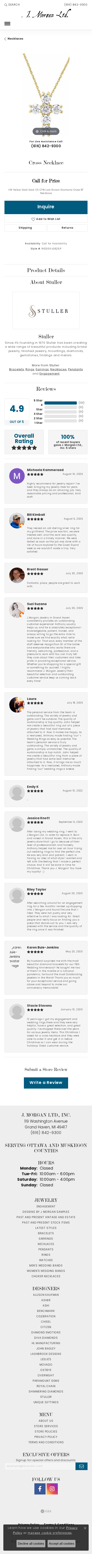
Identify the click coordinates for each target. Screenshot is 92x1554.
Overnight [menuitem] (46, 1375)
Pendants (75, 369)
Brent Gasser (37, 569)
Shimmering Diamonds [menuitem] (46, 1391)
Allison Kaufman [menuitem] (46, 1295)
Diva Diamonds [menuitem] (46, 1338)
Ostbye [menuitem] (46, 1370)
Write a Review (46, 1083)
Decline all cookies (31, 1543)
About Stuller (46, 282)
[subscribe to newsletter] (81, 1466)
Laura (31, 699)
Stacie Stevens (39, 1005)
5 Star (38, 400)
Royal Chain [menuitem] (46, 1386)
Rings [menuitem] (46, 1255)
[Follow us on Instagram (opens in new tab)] (52, 1488)
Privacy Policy (46, 1437)
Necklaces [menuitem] (46, 1244)
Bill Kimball (36, 515)
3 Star (38, 414)
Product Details (46, 270)
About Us (46, 1421)
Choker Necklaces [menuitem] (46, 1276)
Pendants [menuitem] (45, 1249)
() (81, 403)
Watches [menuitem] (46, 1260)
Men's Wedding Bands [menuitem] (46, 1265)
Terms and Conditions (46, 1442)
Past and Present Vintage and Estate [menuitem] (46, 1217)
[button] (12, 5)
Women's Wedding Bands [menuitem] (46, 1271)
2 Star (38, 418)
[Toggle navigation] (7, 23)
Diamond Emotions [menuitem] (46, 1332)
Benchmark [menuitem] (46, 1311)
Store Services (46, 1426)
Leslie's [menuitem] (46, 1359)
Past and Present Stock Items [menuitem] (46, 1222)
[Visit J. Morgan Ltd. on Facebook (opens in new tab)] (40, 1488)
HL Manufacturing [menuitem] (46, 1343)
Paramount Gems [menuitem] (46, 1381)
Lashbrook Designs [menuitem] (46, 1354)
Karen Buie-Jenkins (43, 947)
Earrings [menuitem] (46, 1239)
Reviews (46, 389)
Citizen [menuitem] (46, 1327)
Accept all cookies (61, 1543)
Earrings (42, 369)
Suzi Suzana (37, 604)
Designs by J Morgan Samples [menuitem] (46, 1212)
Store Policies (46, 1431)
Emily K (33, 787)
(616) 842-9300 (46, 146)
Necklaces (15, 39)
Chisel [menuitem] (46, 1322)
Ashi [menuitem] (46, 1306)
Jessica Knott (38, 818)
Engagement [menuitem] (46, 1206)
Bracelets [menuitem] (46, 1233)
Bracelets (16, 369)
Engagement (50, 374)
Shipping (25, 228)
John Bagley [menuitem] (46, 1348)
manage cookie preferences (50, 1533)
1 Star (38, 423)
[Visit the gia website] (46, 1511)
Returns (67, 228)
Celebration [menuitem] (46, 1316)
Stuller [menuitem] (46, 1397)
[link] (75, 5)
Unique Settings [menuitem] (46, 1402)
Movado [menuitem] (46, 1365)
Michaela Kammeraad (45, 470)
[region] (46, 95)
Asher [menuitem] (46, 1300)
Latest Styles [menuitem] (45, 1228)
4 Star (39, 407)
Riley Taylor (36, 889)
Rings (29, 369)
